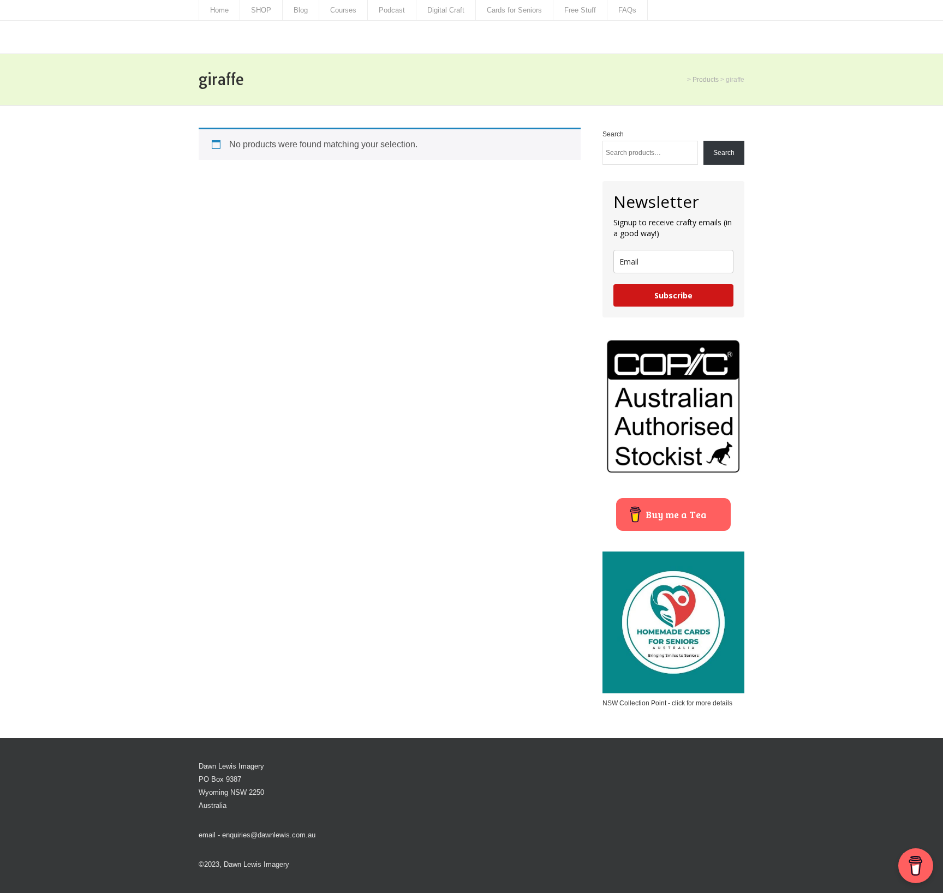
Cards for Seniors (514, 10)
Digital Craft (445, 10)
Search (613, 134)
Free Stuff (580, 10)
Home (219, 10)
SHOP (261, 10)
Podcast (392, 10)
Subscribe (673, 295)
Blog (301, 10)
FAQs (627, 10)
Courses (343, 10)
